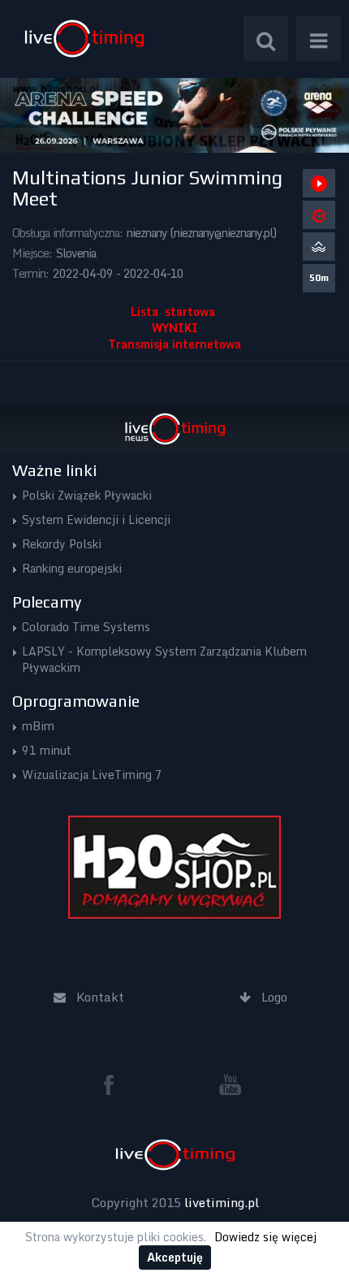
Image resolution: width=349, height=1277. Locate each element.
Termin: (30, 273)
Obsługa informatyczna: (67, 232)
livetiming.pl (221, 1202)
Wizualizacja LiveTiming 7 (92, 774)
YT (230, 1084)
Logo (84, 38)
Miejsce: (32, 253)
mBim (38, 725)
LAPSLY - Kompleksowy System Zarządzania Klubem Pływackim (164, 659)
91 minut (46, 750)
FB (115, 1084)
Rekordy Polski (61, 544)
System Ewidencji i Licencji (96, 519)
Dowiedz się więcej (265, 1236)
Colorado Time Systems (86, 626)
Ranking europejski (72, 568)
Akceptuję (175, 1257)
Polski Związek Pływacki (87, 495)
